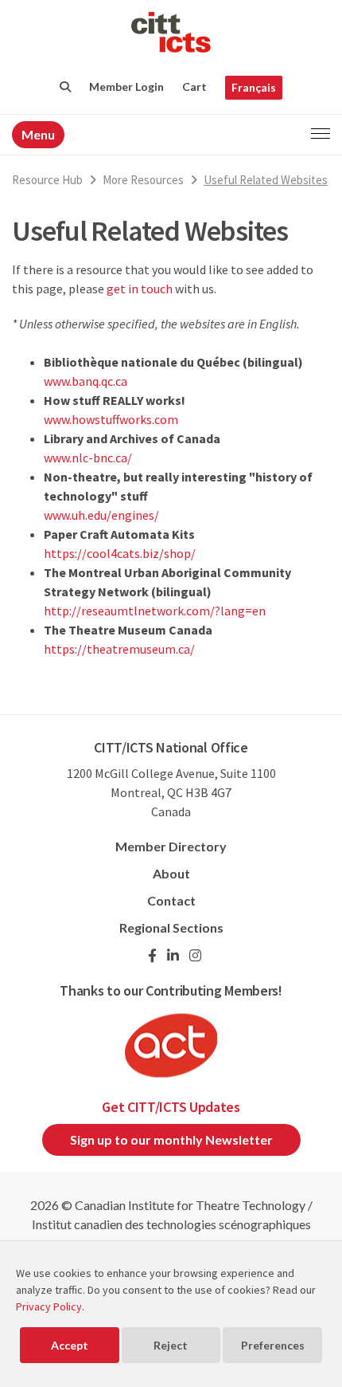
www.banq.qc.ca (85, 381)
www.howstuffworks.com (111, 419)
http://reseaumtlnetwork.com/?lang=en (155, 611)
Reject (171, 1345)
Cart (194, 86)
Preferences (273, 1345)
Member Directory (171, 846)
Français (253, 87)
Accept (69, 1345)
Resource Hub (47, 179)
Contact (171, 900)
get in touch (140, 289)
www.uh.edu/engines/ (101, 515)
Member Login (126, 86)
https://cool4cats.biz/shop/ (120, 553)
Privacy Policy (49, 1306)
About (171, 873)
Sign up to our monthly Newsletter (171, 1139)
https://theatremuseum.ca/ (119, 649)
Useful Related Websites (266, 179)
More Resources (143, 179)
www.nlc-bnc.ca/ (88, 458)
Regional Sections (171, 927)
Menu (38, 134)
